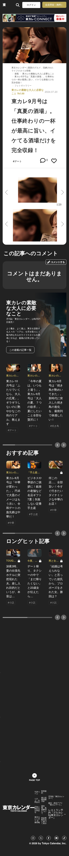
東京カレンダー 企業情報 (37, 819)
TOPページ (37, 793)
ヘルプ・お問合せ (37, 800)
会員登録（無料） (54, 4)
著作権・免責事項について (44, 809)
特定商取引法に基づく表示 (44, 820)
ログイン (31, 5)
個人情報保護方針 (44, 799)
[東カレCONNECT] (34, 18)
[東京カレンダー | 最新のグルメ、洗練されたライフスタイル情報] (4, 4)
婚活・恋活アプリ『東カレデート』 (55, 804)
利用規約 (44, 792)
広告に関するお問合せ (37, 809)
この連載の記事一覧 (20, 350)
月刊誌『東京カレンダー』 (56, 797)
